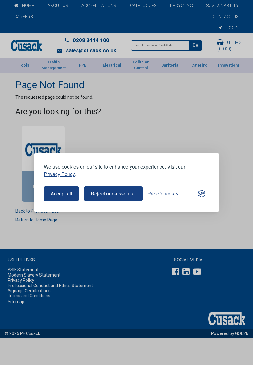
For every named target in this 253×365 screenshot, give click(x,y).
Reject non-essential (113, 193)
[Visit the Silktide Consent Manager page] (201, 193)
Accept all (61, 193)
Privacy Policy (59, 174)
